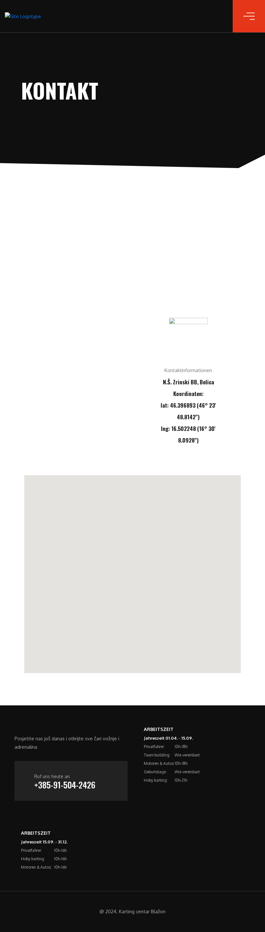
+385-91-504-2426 (64, 784)
